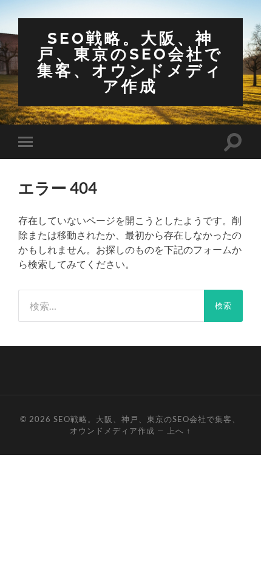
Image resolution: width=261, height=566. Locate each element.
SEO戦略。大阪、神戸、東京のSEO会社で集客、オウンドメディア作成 (130, 62)
